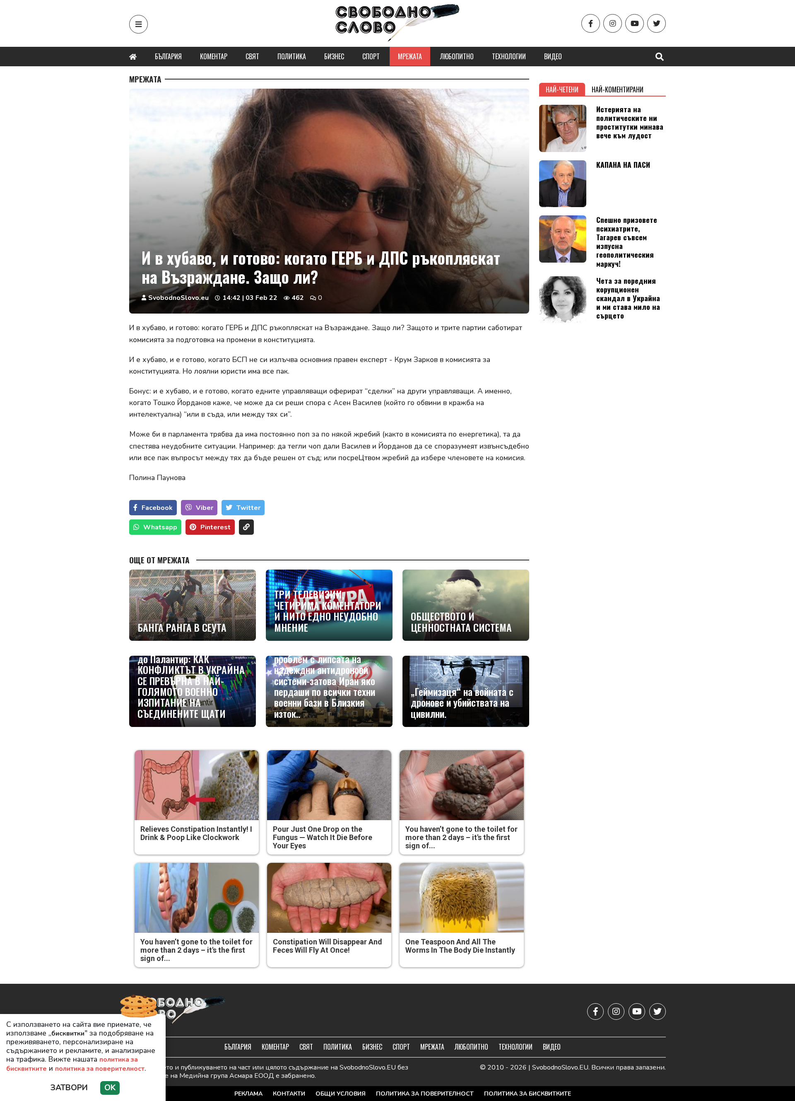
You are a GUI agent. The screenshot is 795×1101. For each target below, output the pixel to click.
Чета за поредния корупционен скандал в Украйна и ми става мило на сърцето (628, 298)
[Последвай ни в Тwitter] (656, 23)
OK (110, 1087)
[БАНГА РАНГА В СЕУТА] (192, 605)
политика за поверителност (100, 1068)
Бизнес (334, 56)
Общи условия (341, 1094)
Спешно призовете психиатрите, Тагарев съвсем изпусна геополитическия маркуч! (626, 241)
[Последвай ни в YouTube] (634, 23)
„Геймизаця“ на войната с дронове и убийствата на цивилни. (462, 702)
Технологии (509, 56)
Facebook (157, 507)
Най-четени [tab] (562, 89)
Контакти (289, 1094)
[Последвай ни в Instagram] (612, 23)
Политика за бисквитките (527, 1094)
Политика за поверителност (425, 1094)
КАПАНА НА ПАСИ (623, 164)
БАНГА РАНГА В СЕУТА (181, 627)
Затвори (69, 1087)
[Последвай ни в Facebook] (590, 23)
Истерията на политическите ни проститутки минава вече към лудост (629, 122)
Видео (553, 56)
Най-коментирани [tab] (617, 89)
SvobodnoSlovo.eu (178, 297)
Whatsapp (160, 527)
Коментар (213, 56)
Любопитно (457, 56)
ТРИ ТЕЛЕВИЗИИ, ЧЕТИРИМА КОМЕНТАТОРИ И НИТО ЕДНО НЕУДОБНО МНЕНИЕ (327, 611)
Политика (291, 56)
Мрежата (410, 56)
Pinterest (215, 527)
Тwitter (248, 507)
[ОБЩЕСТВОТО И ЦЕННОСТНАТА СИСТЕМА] (465, 605)
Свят (252, 56)
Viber (204, 507)
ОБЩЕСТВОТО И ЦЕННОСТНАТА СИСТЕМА (461, 622)
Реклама (248, 1094)
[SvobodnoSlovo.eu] (177, 1011)
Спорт (371, 56)
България (168, 56)
